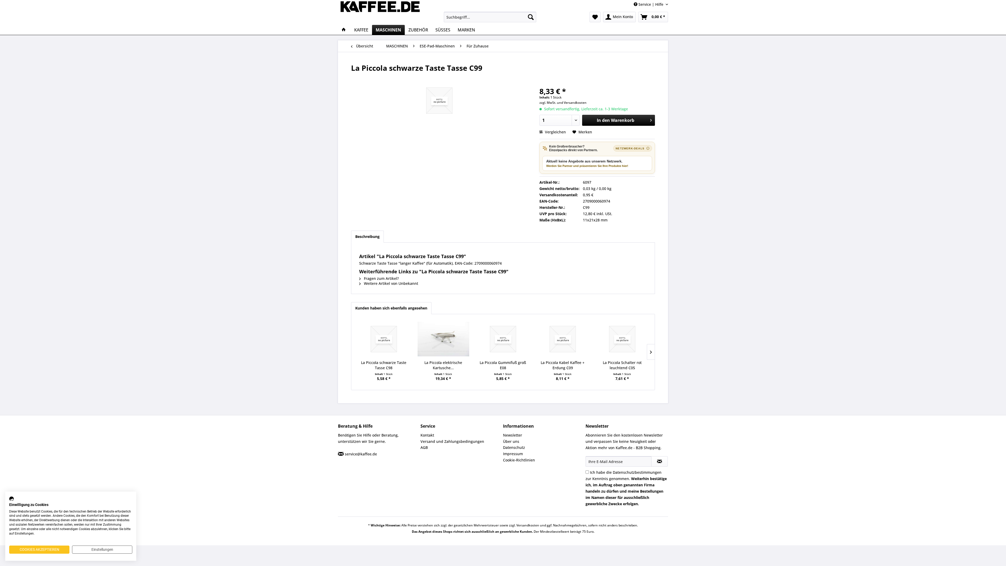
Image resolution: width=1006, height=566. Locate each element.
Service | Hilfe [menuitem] (650, 4)
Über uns (511, 441)
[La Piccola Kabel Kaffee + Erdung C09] (563, 339)
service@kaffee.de (361, 453)
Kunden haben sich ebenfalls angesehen (391, 308)
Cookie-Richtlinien (519, 460)
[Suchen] (530, 17)
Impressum (513, 453)
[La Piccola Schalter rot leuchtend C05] (622, 339)
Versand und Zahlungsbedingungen (452, 441)
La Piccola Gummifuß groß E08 (503, 365)
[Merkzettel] (595, 17)
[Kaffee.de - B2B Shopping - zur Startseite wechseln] (380, 11)
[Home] (343, 30)
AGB (424, 447)
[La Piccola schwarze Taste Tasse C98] (384, 339)
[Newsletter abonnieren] (659, 461)
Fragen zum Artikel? (381, 278)
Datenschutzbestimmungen (637, 472)
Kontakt (427, 435)
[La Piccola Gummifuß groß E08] (503, 339)
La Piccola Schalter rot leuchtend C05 (622, 365)
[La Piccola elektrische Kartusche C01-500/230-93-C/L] (443, 339)
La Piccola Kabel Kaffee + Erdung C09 (562, 365)
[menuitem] (490, 17)
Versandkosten (575, 102)
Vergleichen (555, 131)
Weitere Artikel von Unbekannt (390, 283)
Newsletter (512, 435)
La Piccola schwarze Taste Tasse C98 (383, 365)
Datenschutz (514, 447)
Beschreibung (367, 236)
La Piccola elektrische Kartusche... (443, 365)
